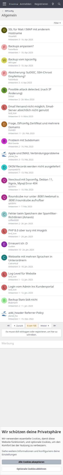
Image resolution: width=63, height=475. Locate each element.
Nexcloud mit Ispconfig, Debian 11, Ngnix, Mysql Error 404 (30, 181)
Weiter (44, 325)
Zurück (19, 325)
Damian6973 (14, 169)
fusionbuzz (13, 49)
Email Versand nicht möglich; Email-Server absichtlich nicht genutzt (31, 108)
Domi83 (12, 130)
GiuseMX (12, 36)
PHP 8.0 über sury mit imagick (27, 230)
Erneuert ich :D (18, 243)
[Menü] (4, 4)
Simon (11, 96)
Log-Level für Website (22, 273)
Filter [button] (56, 22)
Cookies (36, 438)
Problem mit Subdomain (23, 140)
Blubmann (13, 302)
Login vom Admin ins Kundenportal (31, 286)
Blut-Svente (13, 143)
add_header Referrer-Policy (26, 313)
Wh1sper (12, 62)
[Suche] (59, 4)
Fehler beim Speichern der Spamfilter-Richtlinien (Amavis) (32, 215)
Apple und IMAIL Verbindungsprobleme (33, 153)
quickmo (12, 186)
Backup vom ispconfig (22, 59)
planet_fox (13, 156)
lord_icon (12, 113)
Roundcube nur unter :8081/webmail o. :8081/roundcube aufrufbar (33, 198)
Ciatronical (13, 263)
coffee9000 (13, 220)
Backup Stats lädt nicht (22, 299)
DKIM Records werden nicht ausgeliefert (34, 166)
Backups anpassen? (21, 46)
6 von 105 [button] (31, 325)
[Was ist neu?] (53, 4)
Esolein (11, 246)
